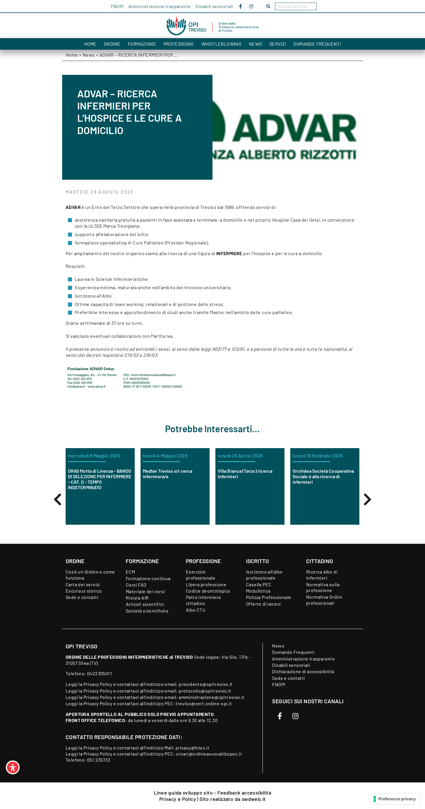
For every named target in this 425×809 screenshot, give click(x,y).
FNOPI (117, 6)
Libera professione (206, 584)
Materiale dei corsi (145, 591)
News (255, 44)
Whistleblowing (222, 44)
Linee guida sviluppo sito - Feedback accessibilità (212, 792)
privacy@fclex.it (192, 747)
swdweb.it (254, 799)
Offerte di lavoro (263, 603)
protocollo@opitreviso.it (205, 690)
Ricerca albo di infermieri (321, 574)
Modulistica (258, 590)
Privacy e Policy (178, 799)
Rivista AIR (137, 597)
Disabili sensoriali (214, 6)
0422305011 (99, 673)
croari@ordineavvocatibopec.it (209, 753)
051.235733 (98, 759)
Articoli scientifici (145, 604)
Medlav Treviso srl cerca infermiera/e (167, 473)
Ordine (112, 44)
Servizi (277, 44)
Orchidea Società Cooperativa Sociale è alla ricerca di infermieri (323, 476)
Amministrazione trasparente (159, 6)
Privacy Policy (98, 684)
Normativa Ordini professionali (324, 600)
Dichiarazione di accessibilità (303, 671)
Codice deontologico (208, 590)
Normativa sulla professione (322, 587)
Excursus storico (84, 590)
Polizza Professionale (268, 597)
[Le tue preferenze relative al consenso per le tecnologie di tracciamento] (394, 798)
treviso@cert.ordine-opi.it (204, 703)
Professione (179, 44)
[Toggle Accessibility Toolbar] (13, 767)
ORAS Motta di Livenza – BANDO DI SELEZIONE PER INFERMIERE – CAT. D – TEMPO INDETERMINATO (99, 479)
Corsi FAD (136, 584)
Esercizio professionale (200, 574)
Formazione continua (148, 578)
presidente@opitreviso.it (206, 684)
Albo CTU (195, 610)
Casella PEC (258, 584)
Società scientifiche (147, 610)
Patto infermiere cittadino (203, 600)
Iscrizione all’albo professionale (264, 574)
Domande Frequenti (317, 44)
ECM (130, 571)
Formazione (142, 44)
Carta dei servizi (83, 584)
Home (90, 44)
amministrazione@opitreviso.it (212, 697)
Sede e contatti (82, 597)
